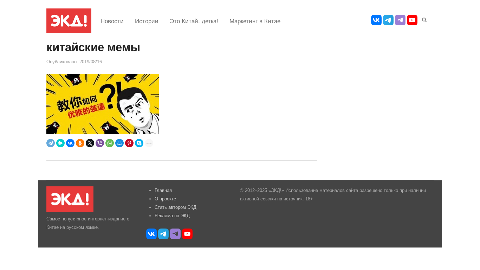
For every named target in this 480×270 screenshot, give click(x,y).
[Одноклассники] (80, 143)
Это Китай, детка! (194, 21)
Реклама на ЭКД (172, 215)
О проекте (165, 198)
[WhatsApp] (109, 143)
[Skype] (139, 143)
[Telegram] (50, 143)
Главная (163, 190)
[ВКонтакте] (70, 143)
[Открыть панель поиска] (423, 18)
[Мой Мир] (119, 143)
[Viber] (100, 143)
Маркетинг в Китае (254, 21)
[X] (90, 143)
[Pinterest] (129, 143)
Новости (112, 21)
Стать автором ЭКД (175, 207)
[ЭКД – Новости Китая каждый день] (68, 20)
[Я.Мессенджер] (60, 143)
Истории (146, 21)
